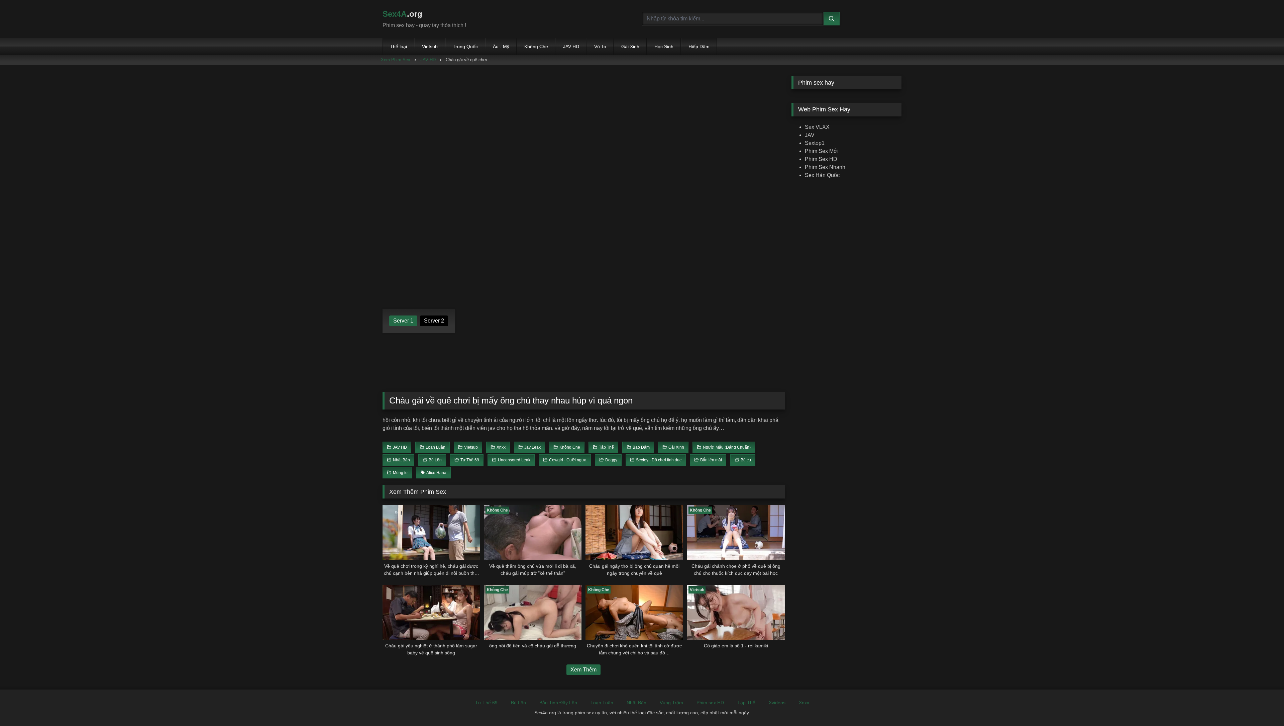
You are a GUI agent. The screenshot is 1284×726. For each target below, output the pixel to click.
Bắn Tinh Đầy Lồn (558, 702)
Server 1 (403, 321)
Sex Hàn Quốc (822, 175)
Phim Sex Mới (822, 151)
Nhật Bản (636, 702)
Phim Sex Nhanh (825, 167)
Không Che (536, 46)
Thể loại (398, 46)
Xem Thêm (583, 669)
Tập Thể (746, 702)
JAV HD (571, 46)
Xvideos (777, 702)
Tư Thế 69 (486, 702)
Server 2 (434, 321)
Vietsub (430, 46)
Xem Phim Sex (395, 59)
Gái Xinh (630, 46)
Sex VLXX (817, 127)
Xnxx (804, 702)
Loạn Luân (602, 702)
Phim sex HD (710, 702)
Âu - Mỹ (501, 46)
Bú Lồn (518, 702)
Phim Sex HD (821, 159)
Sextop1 (815, 143)
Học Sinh (663, 46)
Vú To (600, 46)
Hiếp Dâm (699, 46)
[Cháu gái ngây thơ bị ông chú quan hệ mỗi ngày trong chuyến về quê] (634, 532)
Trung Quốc (465, 46)
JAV (810, 135)
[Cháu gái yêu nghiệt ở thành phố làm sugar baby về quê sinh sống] (431, 612)
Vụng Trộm (671, 702)
